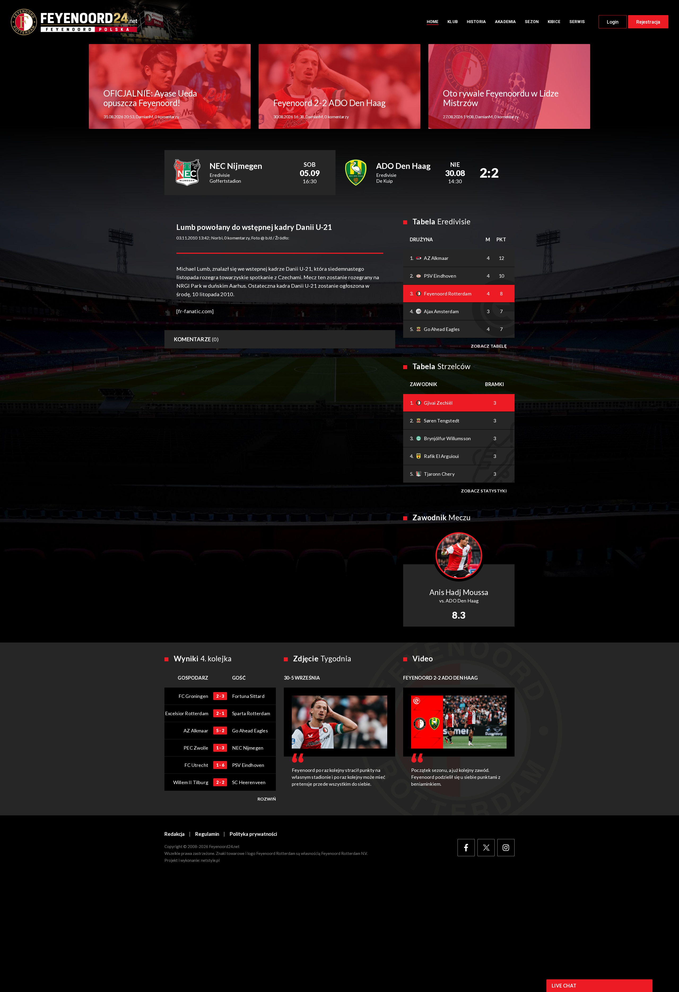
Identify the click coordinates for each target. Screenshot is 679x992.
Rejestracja (648, 22)
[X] (486, 847)
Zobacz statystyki (484, 490)
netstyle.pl (210, 860)
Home (433, 21)
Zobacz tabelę (489, 345)
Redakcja (174, 833)
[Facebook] (466, 847)
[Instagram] (506, 847)
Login (613, 22)
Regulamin (207, 833)
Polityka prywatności (253, 833)
